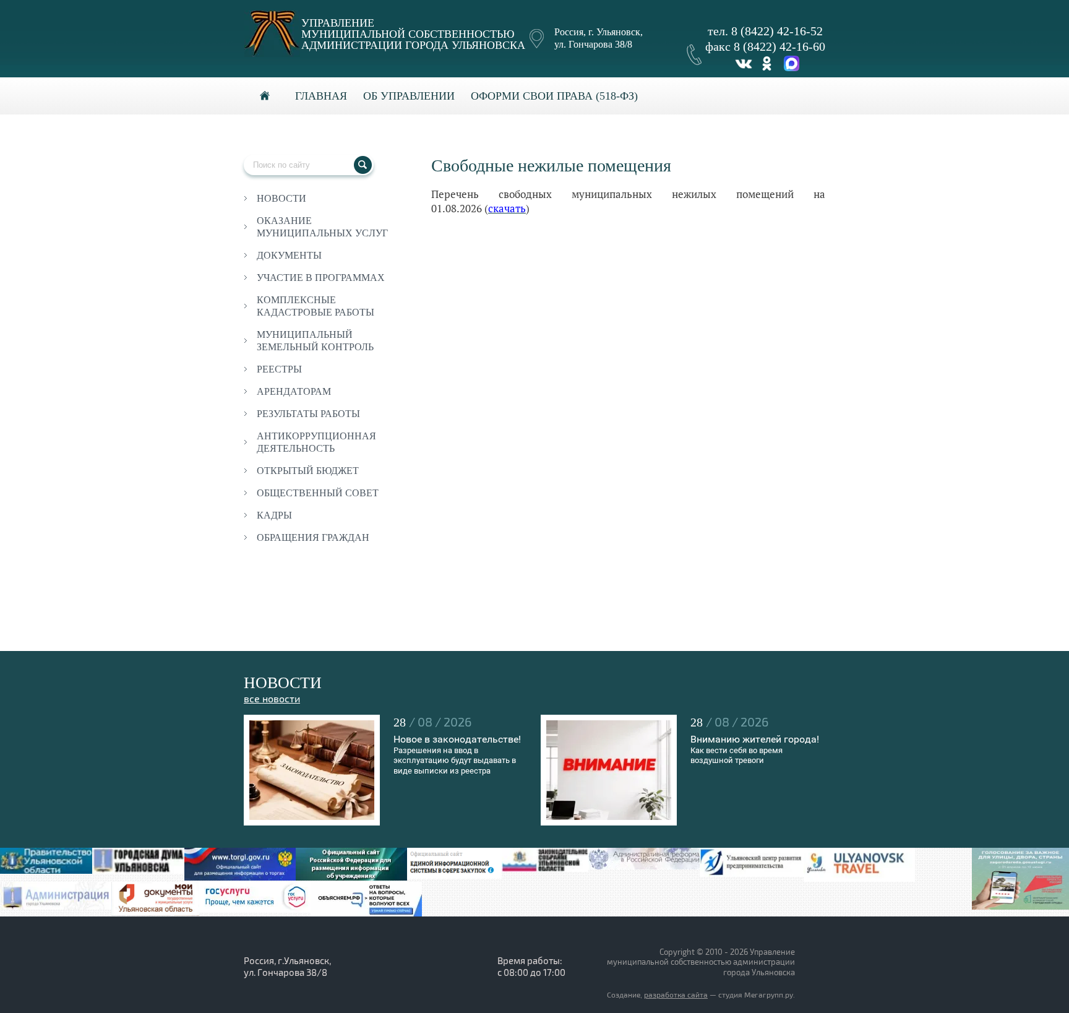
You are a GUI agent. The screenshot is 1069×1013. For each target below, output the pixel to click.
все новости (272, 699)
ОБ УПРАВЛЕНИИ (409, 96)
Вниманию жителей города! (754, 739)
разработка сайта (676, 995)
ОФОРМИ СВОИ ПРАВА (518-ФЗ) (554, 96)
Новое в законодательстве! (457, 739)
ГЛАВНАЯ (321, 96)
